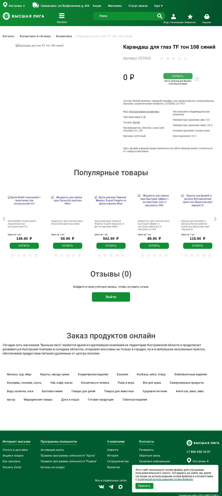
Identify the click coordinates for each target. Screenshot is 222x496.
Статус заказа (138, 5)
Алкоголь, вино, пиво (190, 391)
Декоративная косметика (144, 111)
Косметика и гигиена (95, 382)
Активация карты (52, 449)
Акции (97, 5)
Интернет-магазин (16, 441)
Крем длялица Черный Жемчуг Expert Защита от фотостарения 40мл (109, 224)
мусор (11, 399)
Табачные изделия (134, 399)
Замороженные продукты (187, 382)
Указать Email (12, 467)
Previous (4, 219)
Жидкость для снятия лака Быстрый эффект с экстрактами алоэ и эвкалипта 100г (154, 225)
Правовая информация (154, 461)
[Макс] (120, 487)
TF (144, 117)
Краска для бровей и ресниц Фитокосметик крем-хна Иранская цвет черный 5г (195, 225)
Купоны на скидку (53, 467)
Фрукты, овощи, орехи (54, 374)
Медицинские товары (38, 399)
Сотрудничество (118, 461)
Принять (144, 485)
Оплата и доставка (15, 449)
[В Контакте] (101, 487)
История (112, 455)
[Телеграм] (111, 486)
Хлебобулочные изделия (190, 374)
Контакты (146, 441)
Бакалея (122, 374)
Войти (111, 297)
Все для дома (152, 382)
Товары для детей (83, 391)
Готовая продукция (101, 399)
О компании (116, 441)
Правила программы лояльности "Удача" (68, 455)
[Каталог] (62, 15)
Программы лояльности (59, 441)
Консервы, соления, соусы (24, 382)
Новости (112, 449)
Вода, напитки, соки (20, 391)
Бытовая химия (52, 391)
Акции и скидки (13, 455)
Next (215, 219)
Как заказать (11, 461)
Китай (136, 122)
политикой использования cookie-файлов (165, 479)
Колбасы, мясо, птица (151, 374)
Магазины (115, 5)
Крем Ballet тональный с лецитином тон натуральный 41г (22, 224)
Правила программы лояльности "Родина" (69, 461)
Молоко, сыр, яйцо (19, 374)
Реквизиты (146, 449)
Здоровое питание (155, 391)
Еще (157, 5)
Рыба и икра (126, 382)
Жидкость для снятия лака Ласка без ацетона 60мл (67, 222)
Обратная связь (149, 455)
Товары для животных (119, 391)
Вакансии (113, 467)
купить (177, 76)
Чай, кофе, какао (61, 382)
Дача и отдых (70, 399)
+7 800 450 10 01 (198, 452)
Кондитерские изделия (93, 374)
